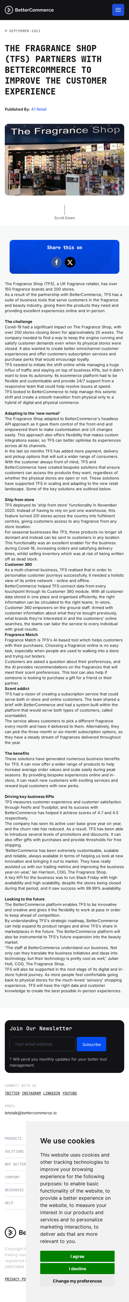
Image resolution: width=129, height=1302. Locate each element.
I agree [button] (77, 1256)
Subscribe (91, 1044)
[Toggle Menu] (118, 10)
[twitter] (71, 262)
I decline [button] (77, 1268)
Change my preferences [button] (77, 1280)
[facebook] (57, 262)
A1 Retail (38, 109)
